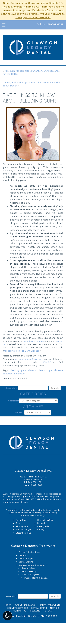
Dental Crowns (26, 562)
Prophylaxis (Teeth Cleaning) (34, 578)
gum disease (56, 370)
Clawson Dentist (10, 494)
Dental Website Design (22, 616)
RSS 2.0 (47, 362)
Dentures (23, 555)
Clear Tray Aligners (29, 575)
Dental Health (39, 608)
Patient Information (25, 605)
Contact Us (19, 611)
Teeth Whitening (28, 571)
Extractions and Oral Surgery (33, 565)
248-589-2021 (35, 482)
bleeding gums (18, 370)
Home (8, 605)
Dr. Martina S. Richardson (32, 494)
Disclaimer (35, 611)
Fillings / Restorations (29, 552)
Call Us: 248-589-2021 (50, 24)
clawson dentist (37, 370)
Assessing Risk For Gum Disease (21, 351)
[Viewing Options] (7, 615)
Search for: (11, 388)
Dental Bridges (26, 558)
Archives (19, 412)
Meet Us (54, 608)
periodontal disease (34, 341)
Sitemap (49, 611)
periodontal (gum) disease (28, 359)
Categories (13, 401)
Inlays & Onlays (27, 568)
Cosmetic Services (17, 608)
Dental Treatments (50, 605)
